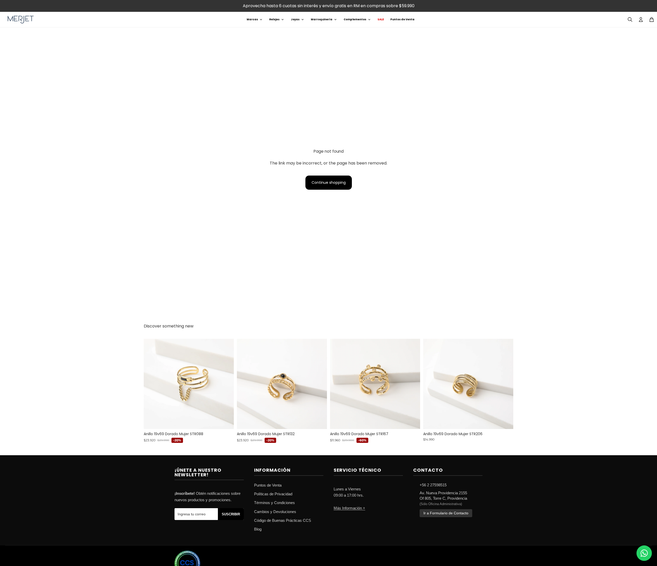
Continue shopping (329, 182)
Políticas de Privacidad (273, 494)
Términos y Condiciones (274, 502)
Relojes (274, 19)
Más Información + (349, 508)
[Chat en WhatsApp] (644, 553)
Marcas (252, 19)
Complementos (355, 19)
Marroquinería (321, 19)
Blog (258, 529)
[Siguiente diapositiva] (226, 383)
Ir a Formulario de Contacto (445, 513)
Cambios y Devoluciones (275, 511)
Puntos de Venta (402, 19)
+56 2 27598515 (433, 485)
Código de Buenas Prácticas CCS (282, 520)
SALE (381, 19)
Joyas (295, 19)
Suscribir (231, 514)
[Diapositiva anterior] (151, 383)
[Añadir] (225, 421)
